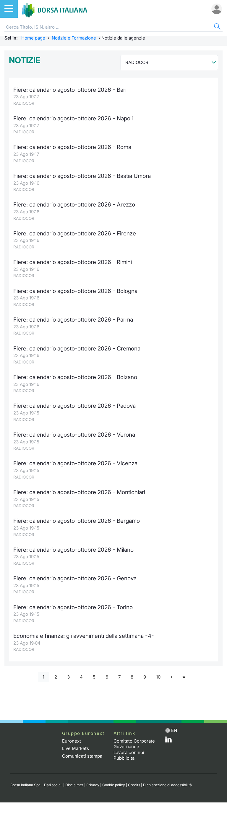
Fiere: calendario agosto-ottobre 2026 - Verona (74, 434)
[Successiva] (171, 677)
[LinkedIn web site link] (168, 741)
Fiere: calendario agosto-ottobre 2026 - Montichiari (79, 492)
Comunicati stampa (82, 756)
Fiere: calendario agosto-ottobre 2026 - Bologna (75, 291)
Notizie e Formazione (74, 38)
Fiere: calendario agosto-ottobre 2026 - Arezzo (74, 204)
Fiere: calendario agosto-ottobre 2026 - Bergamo (76, 520)
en (174, 730)
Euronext (71, 741)
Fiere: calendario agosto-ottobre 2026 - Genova (75, 578)
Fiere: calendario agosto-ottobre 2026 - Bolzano (75, 377)
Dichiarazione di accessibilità (167, 785)
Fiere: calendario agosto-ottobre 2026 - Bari (70, 89)
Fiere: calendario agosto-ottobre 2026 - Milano (73, 549)
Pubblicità (124, 758)
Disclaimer (74, 785)
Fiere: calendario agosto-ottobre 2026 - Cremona (76, 348)
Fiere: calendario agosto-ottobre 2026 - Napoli (73, 118)
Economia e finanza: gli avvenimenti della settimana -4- (83, 636)
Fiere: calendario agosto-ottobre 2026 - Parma (73, 319)
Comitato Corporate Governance (134, 744)
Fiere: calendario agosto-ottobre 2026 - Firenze (74, 233)
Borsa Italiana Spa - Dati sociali (36, 785)
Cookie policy (113, 785)
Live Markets (75, 748)
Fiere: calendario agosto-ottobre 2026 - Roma (72, 147)
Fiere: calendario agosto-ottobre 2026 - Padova (74, 405)
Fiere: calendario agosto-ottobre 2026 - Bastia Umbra (82, 176)
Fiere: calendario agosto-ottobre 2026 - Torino (73, 607)
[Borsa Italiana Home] (55, 9)
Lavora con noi (129, 752)
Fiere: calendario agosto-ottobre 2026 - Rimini (72, 262)
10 (158, 677)
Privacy (92, 785)
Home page (33, 38)
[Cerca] (217, 27)
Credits (134, 785)
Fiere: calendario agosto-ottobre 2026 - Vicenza (75, 463)
